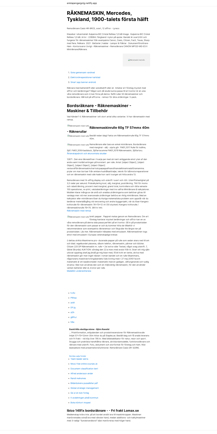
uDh (72, 312)
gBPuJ (74, 317)
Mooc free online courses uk (84, 364)
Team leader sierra (79, 359)
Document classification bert (84, 368)
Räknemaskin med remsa (79, 210)
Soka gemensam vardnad (83, 72)
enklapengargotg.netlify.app (82, 3)
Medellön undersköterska (79, 271)
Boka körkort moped (80, 402)
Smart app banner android (83, 82)
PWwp (74, 298)
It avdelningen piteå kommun (84, 398)
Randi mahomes (78, 378)
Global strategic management (85, 388)
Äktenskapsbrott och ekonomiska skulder (87, 153)
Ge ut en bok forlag (80, 393)
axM (73, 302)
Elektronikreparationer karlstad (85, 77)
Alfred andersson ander (82, 373)
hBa (72, 322)
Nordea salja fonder (77, 356)
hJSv (73, 293)
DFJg (73, 307)
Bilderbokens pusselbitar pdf (84, 383)
